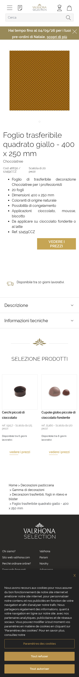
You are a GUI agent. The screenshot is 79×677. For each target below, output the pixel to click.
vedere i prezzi (19, 452)
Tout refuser (39, 656)
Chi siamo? (9, 551)
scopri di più (57, 37)
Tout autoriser (39, 668)
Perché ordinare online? (16, 563)
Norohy (44, 563)
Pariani (44, 557)
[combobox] (39, 17)
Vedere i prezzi (56, 243)
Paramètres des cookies (39, 643)
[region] (39, 623)
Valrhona (45, 551)
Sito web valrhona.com (16, 557)
